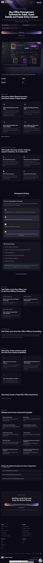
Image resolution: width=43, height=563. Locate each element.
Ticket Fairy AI (3, 532)
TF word (2, 546)
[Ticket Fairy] (7, 2)
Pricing (2, 528)
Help (2, 548)
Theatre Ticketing (25, 530)
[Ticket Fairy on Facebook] (33, 554)
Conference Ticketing (26, 528)
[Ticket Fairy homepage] (7, 557)
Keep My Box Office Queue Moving (21, 504)
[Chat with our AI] (40, 560)
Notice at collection (14, 561)
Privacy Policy (3, 553)
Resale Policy (28, 553)
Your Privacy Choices (25, 561)
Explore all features (5, 136)
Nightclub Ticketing (25, 532)
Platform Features (4, 526)
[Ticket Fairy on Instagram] (36, 554)
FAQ (2, 542)
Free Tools (3, 544)
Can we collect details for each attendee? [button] (10, 470)
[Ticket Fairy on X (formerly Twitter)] (38, 554)
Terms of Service (10, 553)
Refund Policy (22, 553)
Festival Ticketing (25, 526)
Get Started (21, 32)
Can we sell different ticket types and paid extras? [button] (11, 474)
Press (23, 542)
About (23, 540)
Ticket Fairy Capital (4, 530)
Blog (2, 540)
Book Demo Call (21, 35)
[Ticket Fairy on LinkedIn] (41, 554)
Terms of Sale (16, 553)
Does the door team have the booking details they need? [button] (13, 478)
